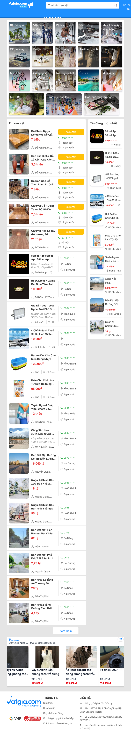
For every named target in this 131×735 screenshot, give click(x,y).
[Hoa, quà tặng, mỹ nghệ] (101, 104)
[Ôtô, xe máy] (19, 56)
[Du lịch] (88, 80)
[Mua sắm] (111, 80)
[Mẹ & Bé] (26, 104)
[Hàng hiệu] (111, 56)
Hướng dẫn (49, 708)
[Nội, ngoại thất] (65, 80)
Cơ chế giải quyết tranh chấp (58, 718)
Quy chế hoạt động (53, 713)
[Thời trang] (65, 56)
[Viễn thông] (88, 32)
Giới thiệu (48, 702)
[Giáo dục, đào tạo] (64, 104)
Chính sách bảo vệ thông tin (57, 723)
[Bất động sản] (19, 32)
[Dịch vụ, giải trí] (65, 32)
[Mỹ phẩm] (19, 80)
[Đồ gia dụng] (42, 56)
